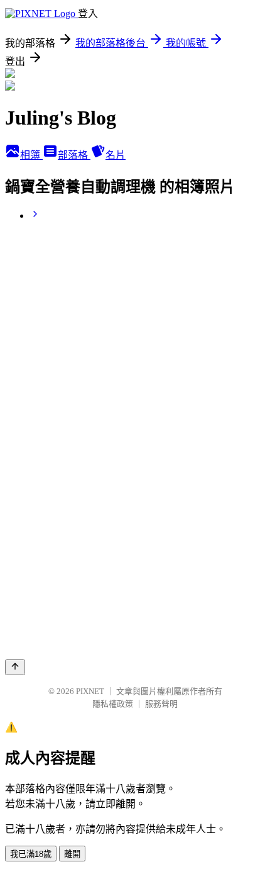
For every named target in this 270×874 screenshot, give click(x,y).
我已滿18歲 (30, 854)
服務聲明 (161, 704)
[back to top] (15, 667)
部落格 (74, 155)
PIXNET (90, 691)
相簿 (31, 155)
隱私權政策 (112, 704)
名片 (115, 155)
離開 (72, 854)
